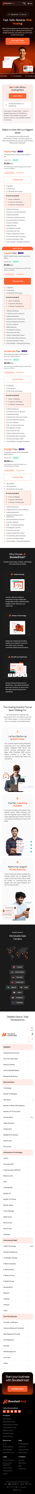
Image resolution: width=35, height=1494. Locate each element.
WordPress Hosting (9, 1422)
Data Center (22, 1463)
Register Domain (8, 1430)
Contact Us (22, 1447)
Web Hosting (7, 1419)
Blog (19, 1466)
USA (31, 3)
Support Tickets (23, 1449)
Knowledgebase (23, 1444)
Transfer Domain (8, 1433)
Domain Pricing (7, 1436)
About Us (21, 1460)
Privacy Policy (7, 1468)
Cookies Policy (7, 1471)
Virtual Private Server (9, 1427)
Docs (4, 1444)
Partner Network (8, 1447)
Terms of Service (8, 1460)
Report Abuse (22, 1452)
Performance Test (8, 1452)
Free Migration (7, 1449)
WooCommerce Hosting (10, 1424)
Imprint (5, 1473)
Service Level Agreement (7, 1464)
